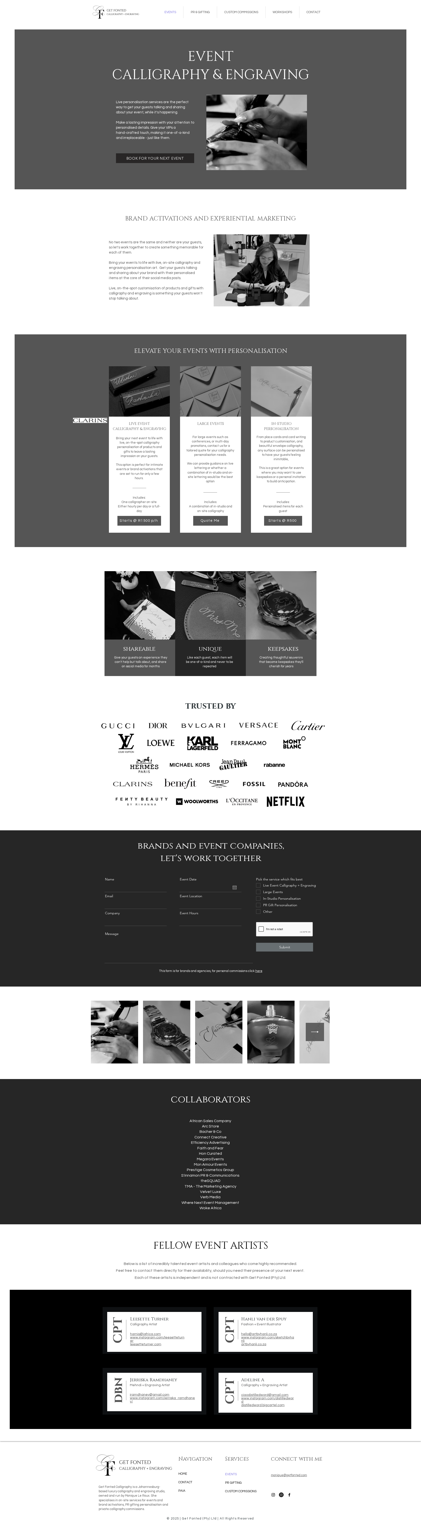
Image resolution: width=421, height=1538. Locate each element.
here (258, 971)
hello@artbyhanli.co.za (259, 1334)
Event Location (191, 896)
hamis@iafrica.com (145, 1334)
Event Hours (189, 913)
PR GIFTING (233, 1482)
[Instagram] (281, 1494)
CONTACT (185, 1482)
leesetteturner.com (145, 1344)
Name (109, 879)
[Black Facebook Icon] (289, 1494)
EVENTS (231, 1474)
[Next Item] (315, 1032)
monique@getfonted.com (289, 1475)
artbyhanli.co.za (253, 1344)
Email (109, 896)
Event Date (188, 879)
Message (112, 933)
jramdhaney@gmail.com (149, 1394)
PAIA (181, 1490)
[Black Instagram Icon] (273, 1494)
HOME (182, 1473)
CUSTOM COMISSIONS (241, 1491)
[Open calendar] (235, 887)
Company (112, 913)
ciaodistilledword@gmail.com (264, 1395)
